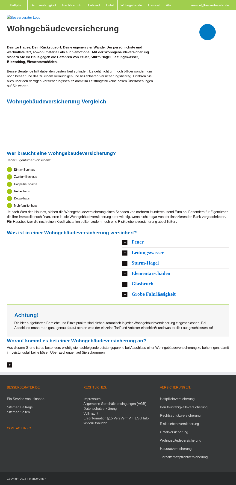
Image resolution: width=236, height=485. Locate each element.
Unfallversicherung (174, 432)
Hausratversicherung (176, 449)
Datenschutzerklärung (100, 408)
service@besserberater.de (210, 5)
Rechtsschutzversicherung (180, 415)
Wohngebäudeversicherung (180, 440)
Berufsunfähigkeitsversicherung (183, 407)
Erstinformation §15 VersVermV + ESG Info (116, 418)
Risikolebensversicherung (179, 424)
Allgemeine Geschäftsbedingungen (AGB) (114, 404)
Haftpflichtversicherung (177, 399)
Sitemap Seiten (18, 412)
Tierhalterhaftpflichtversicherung (184, 457)
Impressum (92, 399)
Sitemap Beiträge (20, 407)
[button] (175, 242)
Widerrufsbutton (95, 423)
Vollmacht (90, 413)
